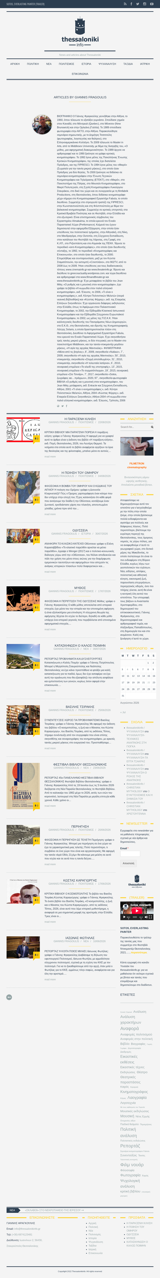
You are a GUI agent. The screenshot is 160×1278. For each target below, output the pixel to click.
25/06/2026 (104, 710)
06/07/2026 (99, 649)
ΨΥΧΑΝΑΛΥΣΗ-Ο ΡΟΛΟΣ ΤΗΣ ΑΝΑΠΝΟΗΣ (137, 776)
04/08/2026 (104, 476)
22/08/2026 (104, 422)
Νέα (49, 64)
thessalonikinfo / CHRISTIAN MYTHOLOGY (136, 788)
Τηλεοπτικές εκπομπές (129, 1159)
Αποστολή (128, 863)
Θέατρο (142, 1072)
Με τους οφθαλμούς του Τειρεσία (132, 1107)
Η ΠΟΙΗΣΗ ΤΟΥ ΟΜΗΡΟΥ (80, 472)
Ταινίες (141, 1155)
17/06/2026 (104, 883)
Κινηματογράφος (134, 1092)
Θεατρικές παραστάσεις (130, 1079)
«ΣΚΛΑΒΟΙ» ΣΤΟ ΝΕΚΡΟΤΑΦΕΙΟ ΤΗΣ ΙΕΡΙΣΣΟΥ (53, 1210)
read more (50, 456)
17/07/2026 (104, 591)
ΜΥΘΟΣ (80, 588)
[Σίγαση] (146, 917)
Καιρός (124, 1086)
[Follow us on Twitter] (137, 4)
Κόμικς (123, 1098)
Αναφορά (129, 1028)
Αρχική (15, 64)
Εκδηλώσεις (127, 1072)
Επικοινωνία (80, 74)
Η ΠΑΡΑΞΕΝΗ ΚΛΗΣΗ (80, 419)
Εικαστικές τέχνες (132, 1067)
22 (149, 682)
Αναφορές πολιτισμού (136, 1034)
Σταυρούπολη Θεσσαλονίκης (22, 1246)
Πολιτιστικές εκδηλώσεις (132, 1140)
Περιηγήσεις (146, 1124)
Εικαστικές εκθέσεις (129, 1059)
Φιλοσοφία (127, 1170)
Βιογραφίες (138, 1043)
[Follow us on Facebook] (131, 4)
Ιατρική (145, 64)
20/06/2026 (104, 830)
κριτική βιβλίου (130, 1191)
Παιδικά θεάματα (129, 1124)
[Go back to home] (79, 30)
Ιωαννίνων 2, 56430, (31, 1240)
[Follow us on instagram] (144, 4)
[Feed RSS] (125, 4)
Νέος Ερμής (143, 1116)
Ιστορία (86, 64)
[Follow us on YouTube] (150, 4)
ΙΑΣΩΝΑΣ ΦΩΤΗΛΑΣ (80, 938)
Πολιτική (33, 64)
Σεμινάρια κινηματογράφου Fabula (134, 1151)
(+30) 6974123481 (22, 1234)
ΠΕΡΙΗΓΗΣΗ (80, 826)
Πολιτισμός (66, 64)
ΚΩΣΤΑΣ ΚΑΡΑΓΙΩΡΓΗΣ (80, 880)
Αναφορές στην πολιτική (136, 1038)
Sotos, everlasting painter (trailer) (25, 4)
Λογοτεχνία (128, 1103)
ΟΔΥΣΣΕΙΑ (80, 530)
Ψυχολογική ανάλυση (130, 1183)
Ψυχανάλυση (107, 64)
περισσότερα (139, 952)
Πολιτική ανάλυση (128, 1132)
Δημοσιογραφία (134, 1048)
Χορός (145, 1175)
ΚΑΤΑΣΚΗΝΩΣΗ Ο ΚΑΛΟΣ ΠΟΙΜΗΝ (80, 645)
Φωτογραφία (130, 1175)
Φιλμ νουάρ (132, 1164)
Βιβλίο (125, 1044)
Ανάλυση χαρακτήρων (130, 1019)
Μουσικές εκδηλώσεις (134, 1111)
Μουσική (127, 1116)
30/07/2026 (101, 533)
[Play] (124, 917)
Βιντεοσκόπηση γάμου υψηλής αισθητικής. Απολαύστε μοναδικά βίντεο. (136, 481)
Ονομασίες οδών (127, 1120)
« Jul (123, 712)
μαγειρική (123, 1196)
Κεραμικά (134, 1087)
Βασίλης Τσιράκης (80, 707)
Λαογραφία (137, 1097)
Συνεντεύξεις (128, 1155)
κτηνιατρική (146, 1192)
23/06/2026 (99, 767)
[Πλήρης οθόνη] (150, 917)
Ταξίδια (128, 64)
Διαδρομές (125, 1052)
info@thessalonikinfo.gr (27, 1229)
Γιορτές (149, 1044)
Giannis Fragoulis (61, 422)
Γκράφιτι (123, 1048)
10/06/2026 (99, 941)
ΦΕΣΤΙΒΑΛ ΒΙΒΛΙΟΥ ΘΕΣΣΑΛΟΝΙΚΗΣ (80, 764)
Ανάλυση (139, 1011)
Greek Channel (126, 1012)
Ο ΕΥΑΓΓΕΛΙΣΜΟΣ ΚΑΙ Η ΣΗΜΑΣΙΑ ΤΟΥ (140, 795)
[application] (137, 910)
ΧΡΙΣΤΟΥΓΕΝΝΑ (136, 813)
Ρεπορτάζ (130, 1145)
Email (124, 848)
